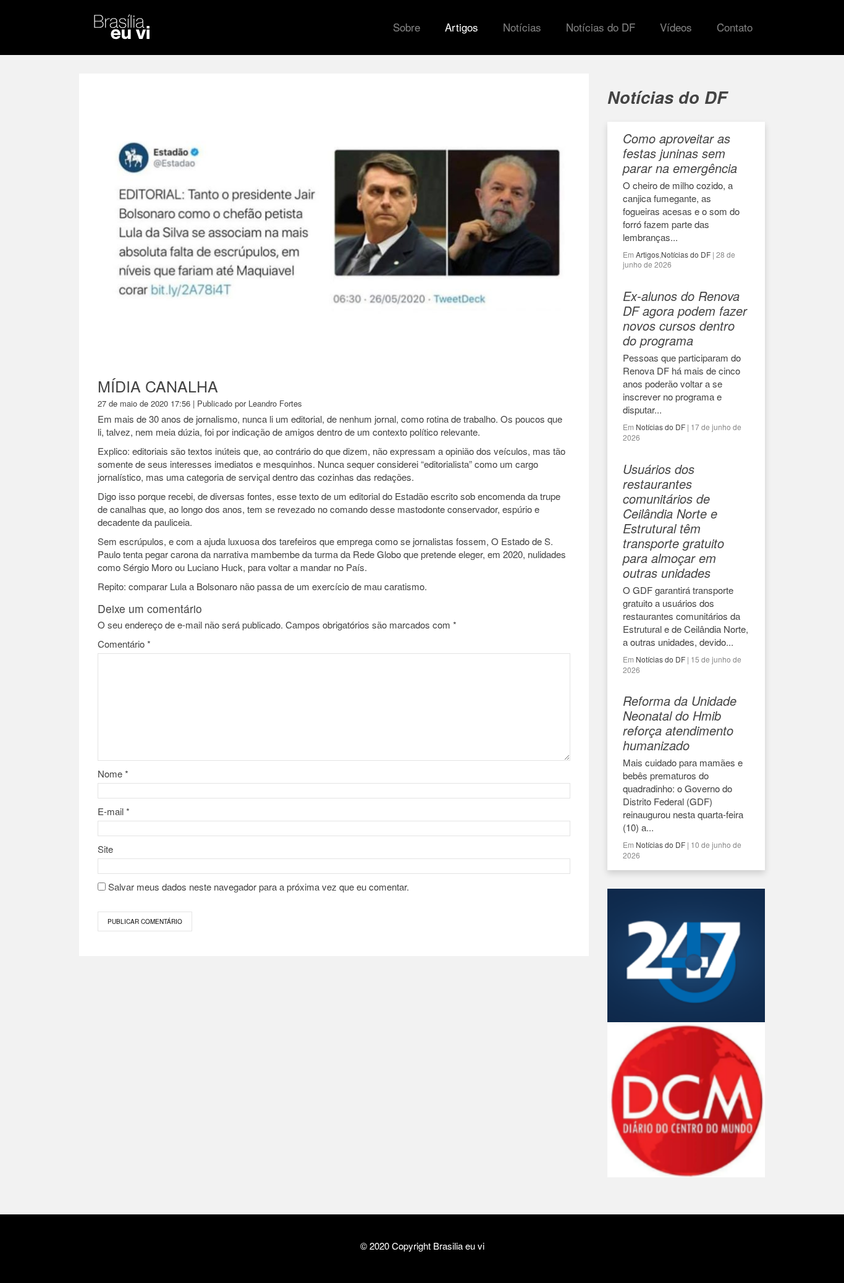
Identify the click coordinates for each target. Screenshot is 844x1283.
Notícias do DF (686, 254)
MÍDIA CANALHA (158, 386)
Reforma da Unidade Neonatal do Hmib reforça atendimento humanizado (679, 723)
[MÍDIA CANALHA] (334, 352)
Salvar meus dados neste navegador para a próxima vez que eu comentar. (258, 886)
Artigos (647, 254)
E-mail (114, 811)
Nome (113, 773)
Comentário (124, 643)
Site (105, 848)
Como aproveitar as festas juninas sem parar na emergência (680, 153)
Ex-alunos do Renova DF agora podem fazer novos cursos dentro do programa (685, 318)
